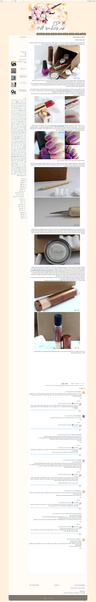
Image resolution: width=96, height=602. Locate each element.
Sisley (14, 168)
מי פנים (15, 114)
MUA (16, 159)
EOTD (21, 141)
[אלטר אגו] (25, 54)
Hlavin (18, 145)
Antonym (22, 129)
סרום (16, 121)
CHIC (22, 136)
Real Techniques (23, 164)
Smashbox (15, 170)
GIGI (18, 144)
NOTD (21, 160)
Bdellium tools (23, 131)
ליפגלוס (12, 111)
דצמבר (22, 210)
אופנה (15, 100)
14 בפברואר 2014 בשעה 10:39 (64, 434)
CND (15, 137)
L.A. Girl (18, 151)
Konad (25, 151)
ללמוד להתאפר (22, 113)
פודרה (19, 122)
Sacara (12, 166)
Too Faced (19, 172)
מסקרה (24, 118)
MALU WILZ (16, 155)
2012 (23, 184)
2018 (23, 218)
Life (25, 153)
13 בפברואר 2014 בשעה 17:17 (73, 415)
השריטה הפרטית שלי (19, 193)
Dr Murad (21, 140)
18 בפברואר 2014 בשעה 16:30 (65, 502)
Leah (79, 391)
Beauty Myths (41, 34)
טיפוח (47, 34)
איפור (60, 34)
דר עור (23, 108)
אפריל (22, 199)
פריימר (22, 124)
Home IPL (19, 147)
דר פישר (19, 108)
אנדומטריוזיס (13, 103)
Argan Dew (16, 129)
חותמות (24, 110)
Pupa (12, 163)
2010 (23, 180)
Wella (25, 175)
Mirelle (78, 415)
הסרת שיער (13, 108)
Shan (78, 539)
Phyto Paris (16, 162)
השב (80, 398)
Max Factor (24, 156)
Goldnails (24, 145)
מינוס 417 (24, 116)
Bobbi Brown (13, 132)
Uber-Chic (21, 174)
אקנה (21, 104)
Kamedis (15, 149)
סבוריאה (22, 120)
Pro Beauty (21, 163)
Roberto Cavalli (20, 166)
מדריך (18, 114)
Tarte (12, 171)
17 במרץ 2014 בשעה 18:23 (74, 539)
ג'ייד (19, 107)
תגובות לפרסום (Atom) (76, 588)
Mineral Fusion (71, 385)
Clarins (12, 136)
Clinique (18, 137)
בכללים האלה (62, 42)
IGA (15, 147)
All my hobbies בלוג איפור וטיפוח (73, 513)
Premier (25, 163)
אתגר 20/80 (13, 104)
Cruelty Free (16, 139)
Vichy (16, 174)
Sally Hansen (23, 167)
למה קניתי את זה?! (20, 194)
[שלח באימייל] (67, 383)
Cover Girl (21, 139)
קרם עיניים (21, 128)
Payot (20, 162)
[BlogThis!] (66, 383)
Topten (14, 172)
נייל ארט (16, 118)
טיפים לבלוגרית (20, 111)
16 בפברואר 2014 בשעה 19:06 (72, 490)
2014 (23, 187)
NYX (15, 160)
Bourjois (15, 133)
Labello (19, 152)
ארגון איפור (18, 104)
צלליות (12, 124)
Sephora (23, 168)
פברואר (22, 191)
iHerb (52, 385)
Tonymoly (24, 172)
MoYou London (21, 159)
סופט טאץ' (15, 120)
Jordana (18, 149)
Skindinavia (22, 170)
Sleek (18, 170)
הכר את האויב (23, 68)
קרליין (20, 127)
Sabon (15, 166)
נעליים (14, 118)
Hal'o (21, 145)
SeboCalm (18, 167)
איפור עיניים (19, 103)
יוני (23, 202)
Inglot (20, 148)
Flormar (18, 143)
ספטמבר (22, 204)
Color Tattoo (56, 229)
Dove (25, 140)
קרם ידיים (14, 127)
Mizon (25, 159)
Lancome (15, 152)
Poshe (12, 162)
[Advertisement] (57, 373)
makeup (78, 490)
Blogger (45, 598)
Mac (15, 153)
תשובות (78, 401)
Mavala (12, 155)
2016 (23, 214)
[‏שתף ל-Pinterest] (62, 383)
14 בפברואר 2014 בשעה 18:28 (65, 447)
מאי (23, 200)
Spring (12, 170)
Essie (14, 141)
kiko (12, 149)
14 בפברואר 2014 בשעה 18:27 (65, 403)
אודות (77, 34)
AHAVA (12, 128)
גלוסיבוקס (16, 107)
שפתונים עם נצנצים (76, 92)
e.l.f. (13, 140)
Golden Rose (14, 144)
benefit (12, 131)
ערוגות (25, 122)
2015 (23, 212)
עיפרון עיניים (13, 121)
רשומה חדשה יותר (80, 585)
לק (75, 385)
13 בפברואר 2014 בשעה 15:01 (73, 391)
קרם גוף (17, 127)
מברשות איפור (23, 114)
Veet (18, 174)
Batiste (12, 129)
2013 (23, 186)
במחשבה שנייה (14, 106)
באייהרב (83, 271)
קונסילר (21, 125)
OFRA (12, 160)
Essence (17, 141)
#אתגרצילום (24, 100)
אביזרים (20, 100)
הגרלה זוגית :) (23, 82)
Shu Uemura (18, 168)
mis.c (12, 158)
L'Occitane (14, 151)
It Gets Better (13, 148)
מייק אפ (12, 114)
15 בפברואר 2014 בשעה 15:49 (65, 474)
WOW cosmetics (20, 175)
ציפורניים (65, 34)
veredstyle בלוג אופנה (76, 434)
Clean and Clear (23, 137)
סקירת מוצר (21, 121)
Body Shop (24, 133)
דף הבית (83, 34)
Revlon (16, 164)
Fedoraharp (22, 143)
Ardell (19, 129)
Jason (21, 149)
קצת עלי (16, 125)
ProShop (16, 163)
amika (25, 129)
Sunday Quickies (22, 171)
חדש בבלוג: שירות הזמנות (18, 196)
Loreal (55, 385)
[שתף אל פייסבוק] (63, 383)
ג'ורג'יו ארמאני (23, 107)
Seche (15, 167)
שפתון (15, 128)
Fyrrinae (12, 143)
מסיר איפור (24, 117)
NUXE (18, 160)
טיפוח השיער (15, 110)
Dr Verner (17, 140)
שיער (18, 128)
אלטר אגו (76, 403)
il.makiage (24, 148)
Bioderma (24, 132)
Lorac (20, 153)
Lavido (12, 152)
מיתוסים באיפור (19, 116)
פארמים (22, 122)
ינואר (22, 189)
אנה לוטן (24, 104)
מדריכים (72, 34)
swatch (15, 171)
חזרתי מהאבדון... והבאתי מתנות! (22, 76)
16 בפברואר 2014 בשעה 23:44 (59, 513)
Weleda (12, 174)
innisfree (17, 148)
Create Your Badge (23, 56)
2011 (23, 182)
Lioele (23, 153)
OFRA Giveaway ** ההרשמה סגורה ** (22, 91)
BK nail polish (19, 132)
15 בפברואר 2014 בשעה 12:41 (69, 460)
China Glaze (48, 385)
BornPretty (20, 133)
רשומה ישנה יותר (34, 585)
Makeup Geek (20, 155)
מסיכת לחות (13, 116)
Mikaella (24, 158)
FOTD (15, 143)
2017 (23, 216)
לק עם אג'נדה (14, 113)
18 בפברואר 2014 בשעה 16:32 (65, 526)
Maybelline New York (62, 385)
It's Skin (24, 149)
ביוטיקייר (24, 106)
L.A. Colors (22, 151)
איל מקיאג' (23, 101)
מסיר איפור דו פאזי (18, 117)
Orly (22, 162)
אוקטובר (22, 206)
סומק (19, 120)
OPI (25, 162)
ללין (25, 113)
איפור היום (54, 34)
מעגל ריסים (21, 118)
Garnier (24, 144)
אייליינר (12, 100)
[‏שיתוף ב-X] (64, 383)
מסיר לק (12, 117)
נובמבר (22, 208)
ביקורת (20, 106)
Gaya (21, 144)
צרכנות (24, 125)
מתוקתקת (79, 460)
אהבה (18, 100)
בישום (18, 106)
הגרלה (16, 108)
